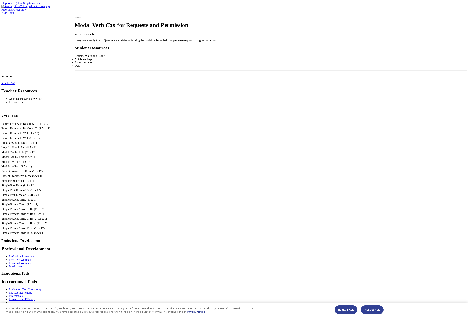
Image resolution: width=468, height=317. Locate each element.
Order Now (20, 9)
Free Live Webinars (20, 259)
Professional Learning (21, 256)
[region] (234, 310)
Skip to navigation (11, 3)
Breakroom (15, 266)
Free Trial (7, 9)
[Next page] (79, 17)
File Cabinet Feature (20, 292)
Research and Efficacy (22, 299)
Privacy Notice (196, 311)
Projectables (16, 295)
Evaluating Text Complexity (25, 289)
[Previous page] (76, 17)
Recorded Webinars (20, 263)
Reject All (346, 309)
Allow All (372, 309)
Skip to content (32, 3)
